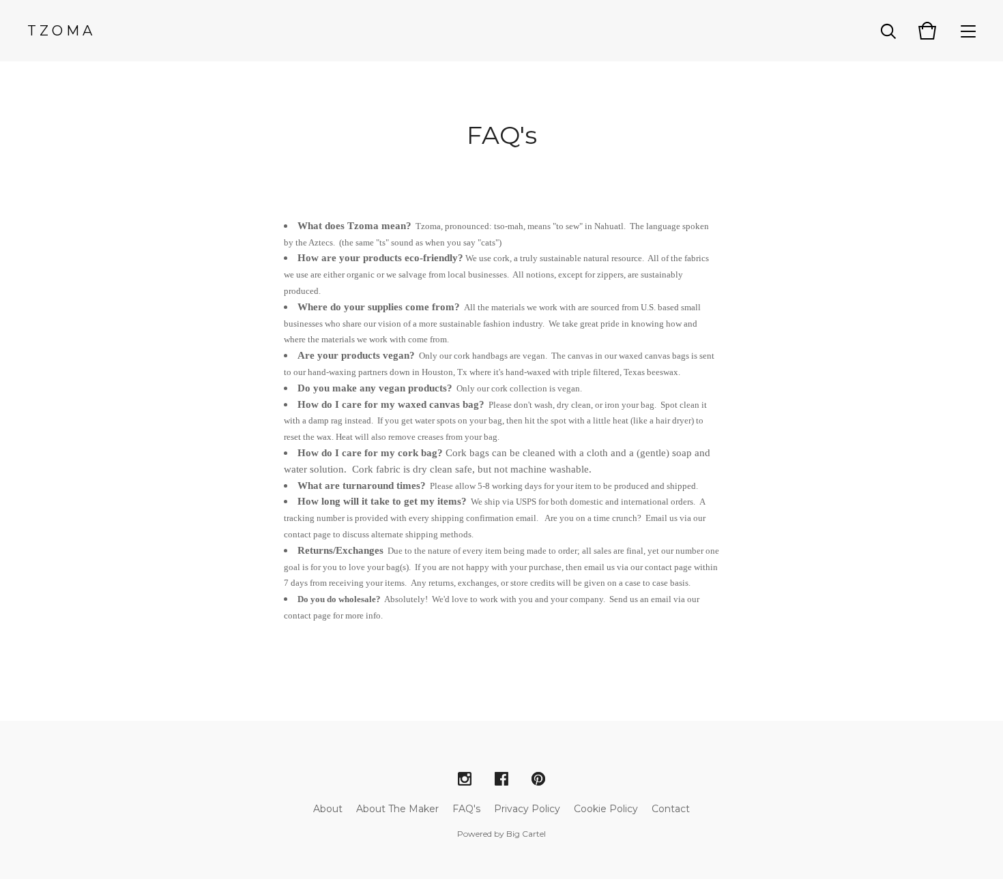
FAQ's (466, 809)
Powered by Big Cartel (501, 834)
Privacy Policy (527, 809)
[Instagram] (464, 779)
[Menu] (968, 30)
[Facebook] (501, 779)
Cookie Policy (606, 809)
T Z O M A (59, 31)
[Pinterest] (538, 779)
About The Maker (397, 809)
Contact (671, 809)
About (328, 809)
